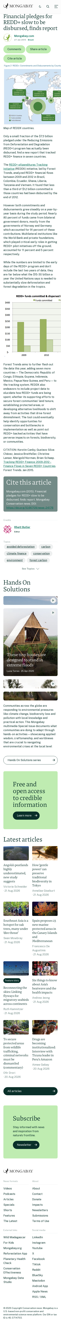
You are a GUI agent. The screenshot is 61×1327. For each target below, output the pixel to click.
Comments (14, 49)
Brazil (31, 40)
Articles (8, 1199)
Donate (36, 1199)
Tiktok (36, 1264)
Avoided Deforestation (21, 546)
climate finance (16, 553)
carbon (45, 546)
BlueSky (37, 1275)
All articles (14, 1091)
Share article (38, 49)
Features (9, 1215)
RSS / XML (39, 1297)
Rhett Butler (22, 527)
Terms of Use (40, 1221)
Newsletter (24, 1144)
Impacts (37, 1204)
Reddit (36, 1269)
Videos (7, 1188)
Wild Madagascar (14, 1237)
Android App (40, 1286)
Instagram (38, 1242)
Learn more (24, 815)
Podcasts (9, 1194)
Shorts (7, 1210)
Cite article (14, 58)
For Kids (8, 1242)
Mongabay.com (24, 36)
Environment (15, 560)
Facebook (38, 1259)
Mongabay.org (12, 1248)
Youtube (37, 1248)
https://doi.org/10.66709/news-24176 (29, 507)
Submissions (40, 1215)
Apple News (40, 1291)
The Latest (10, 1221)
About (36, 1188)
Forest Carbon (38, 560)
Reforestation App (15, 1253)
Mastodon (38, 1280)
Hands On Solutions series (24, 760)
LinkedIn (37, 1237)
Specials (8, 1204)
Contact (37, 1194)
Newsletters (40, 1210)
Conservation (41, 553)
